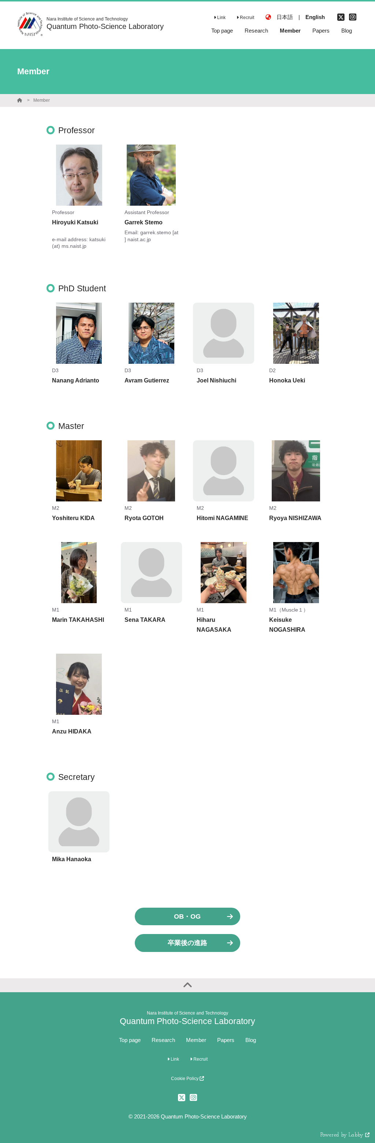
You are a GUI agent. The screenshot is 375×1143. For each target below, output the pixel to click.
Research (163, 1040)
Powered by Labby (342, 1135)
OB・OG (187, 916)
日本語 (284, 17)
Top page (130, 1040)
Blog (250, 1040)
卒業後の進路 (187, 942)
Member (41, 100)
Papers (225, 1040)
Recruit (246, 17)
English (315, 17)
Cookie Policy (185, 1078)
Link (221, 17)
